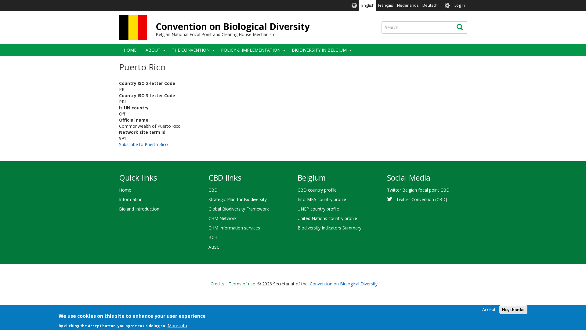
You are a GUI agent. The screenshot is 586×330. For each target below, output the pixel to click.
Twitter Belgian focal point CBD (418, 190)
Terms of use (242, 284)
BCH (212, 237)
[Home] (133, 27)
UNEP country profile (318, 209)
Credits (217, 284)
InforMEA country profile (322, 199)
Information (131, 199)
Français (385, 5)
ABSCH (215, 247)
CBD (213, 190)
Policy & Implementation (250, 50)
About (153, 50)
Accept (489, 309)
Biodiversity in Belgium (319, 50)
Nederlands (408, 5)
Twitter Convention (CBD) (421, 199)
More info (177, 325)
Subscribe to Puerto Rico (143, 144)
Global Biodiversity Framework (238, 209)
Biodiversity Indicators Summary (329, 228)
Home (130, 50)
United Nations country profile (327, 218)
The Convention (191, 50)
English (367, 5)
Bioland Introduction (139, 209)
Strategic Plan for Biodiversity (237, 199)
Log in (459, 5)
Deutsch (430, 5)
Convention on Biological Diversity (233, 26)
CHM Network (222, 218)
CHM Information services (234, 228)
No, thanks (513, 309)
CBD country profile (317, 190)
